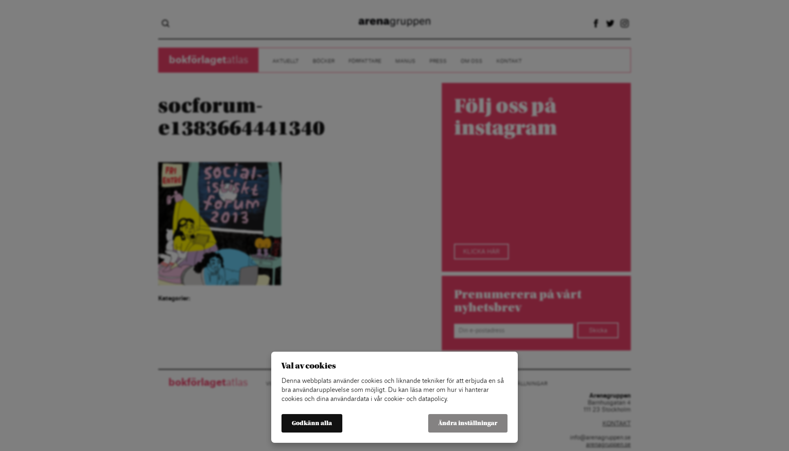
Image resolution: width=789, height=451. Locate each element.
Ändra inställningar (467, 423)
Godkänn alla (312, 423)
